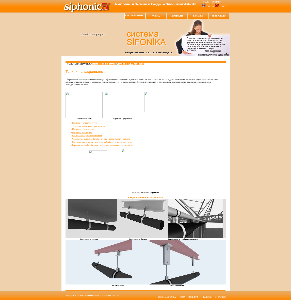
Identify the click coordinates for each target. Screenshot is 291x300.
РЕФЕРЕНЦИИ (219, 16)
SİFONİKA (166, 297)
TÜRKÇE (223, 6)
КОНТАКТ (216, 2)
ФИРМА (156, 16)
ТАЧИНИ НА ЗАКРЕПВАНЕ (131, 64)
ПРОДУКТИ (177, 16)
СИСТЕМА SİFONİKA (79, 64)
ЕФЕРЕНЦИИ (220, 297)
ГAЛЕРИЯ (198, 16)
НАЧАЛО (206, 2)
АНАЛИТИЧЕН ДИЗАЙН (104, 64)
